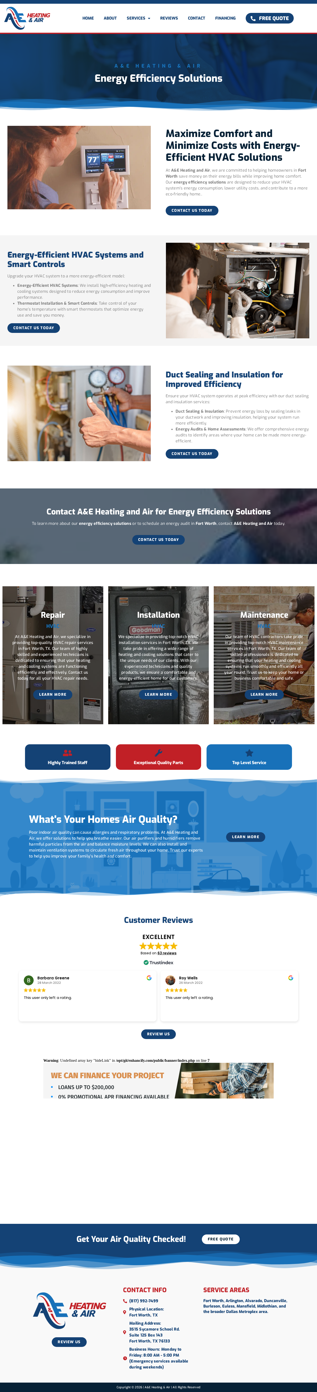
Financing (225, 18)
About (110, 18)
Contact (196, 18)
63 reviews (167, 953)
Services (136, 18)
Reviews (169, 18)
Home (88, 18)
